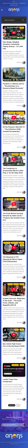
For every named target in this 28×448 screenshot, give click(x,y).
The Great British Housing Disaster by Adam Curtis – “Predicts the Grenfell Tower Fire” (14, 217)
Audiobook (6, 242)
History (10, 284)
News (16, 199)
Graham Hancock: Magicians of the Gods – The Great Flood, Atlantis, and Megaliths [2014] (14, 302)
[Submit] (23, 20)
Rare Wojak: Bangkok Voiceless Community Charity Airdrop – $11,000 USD (13, 45)
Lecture (21, 242)
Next (18, 405)
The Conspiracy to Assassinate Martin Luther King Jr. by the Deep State (13, 170)
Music (16, 329)
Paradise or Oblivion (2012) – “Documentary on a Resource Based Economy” (13, 86)
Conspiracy (11, 112)
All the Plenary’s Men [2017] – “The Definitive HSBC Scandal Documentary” (14, 129)
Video (22, 27)
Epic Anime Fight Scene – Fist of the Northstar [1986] (13, 345)
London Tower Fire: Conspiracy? (10, 380)
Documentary (20, 112)
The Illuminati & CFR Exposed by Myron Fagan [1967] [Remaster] (12, 259)
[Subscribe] (25, 424)
